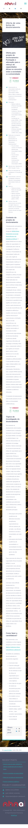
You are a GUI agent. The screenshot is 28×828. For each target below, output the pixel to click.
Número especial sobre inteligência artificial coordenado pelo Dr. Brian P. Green (13, 767)
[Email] (21, 8)
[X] (9, 8)
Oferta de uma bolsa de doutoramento (13, 777)
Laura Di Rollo (8, 750)
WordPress (14, 815)
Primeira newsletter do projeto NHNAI (13, 773)
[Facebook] (4, 8)
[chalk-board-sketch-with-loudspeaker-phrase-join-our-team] (14, 32)
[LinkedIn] (15, 8)
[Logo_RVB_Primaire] (14, 77)
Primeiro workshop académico (11, 781)
